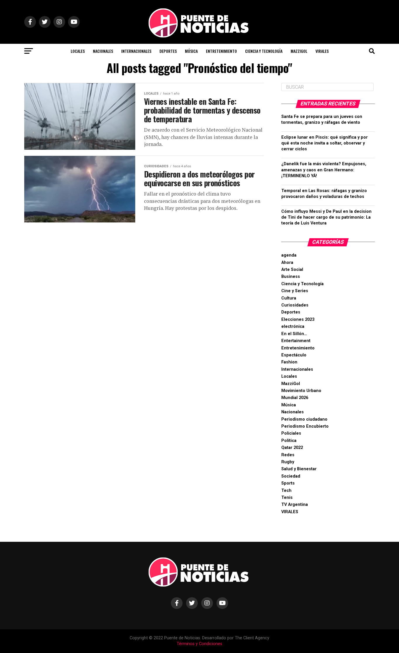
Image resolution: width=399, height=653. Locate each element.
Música (191, 51)
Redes (287, 454)
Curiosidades (294, 305)
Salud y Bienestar (299, 468)
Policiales (291, 433)
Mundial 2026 (294, 397)
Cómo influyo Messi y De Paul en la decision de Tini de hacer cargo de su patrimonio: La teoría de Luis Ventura (326, 217)
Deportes (168, 51)
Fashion (289, 362)
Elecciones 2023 (297, 319)
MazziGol (299, 51)
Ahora (287, 262)
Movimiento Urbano (301, 390)
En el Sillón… (294, 333)
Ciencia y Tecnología (263, 51)
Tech (286, 490)
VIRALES (322, 51)
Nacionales (103, 51)
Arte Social (292, 269)
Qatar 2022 (292, 447)
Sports (288, 483)
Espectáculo (293, 355)
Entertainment (295, 340)
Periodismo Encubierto (305, 426)
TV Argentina (294, 504)
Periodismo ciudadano (304, 419)
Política (288, 440)
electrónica (292, 326)
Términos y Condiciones (199, 643)
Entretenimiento (221, 51)
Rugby (287, 461)
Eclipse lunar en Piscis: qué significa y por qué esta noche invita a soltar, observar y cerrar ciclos (324, 143)
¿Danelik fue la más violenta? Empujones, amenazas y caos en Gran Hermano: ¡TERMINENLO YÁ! (323, 169)
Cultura (288, 298)
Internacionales (136, 51)
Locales (78, 51)
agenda (288, 255)
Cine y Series (294, 290)
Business (290, 276)
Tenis (287, 497)
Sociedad (290, 476)
